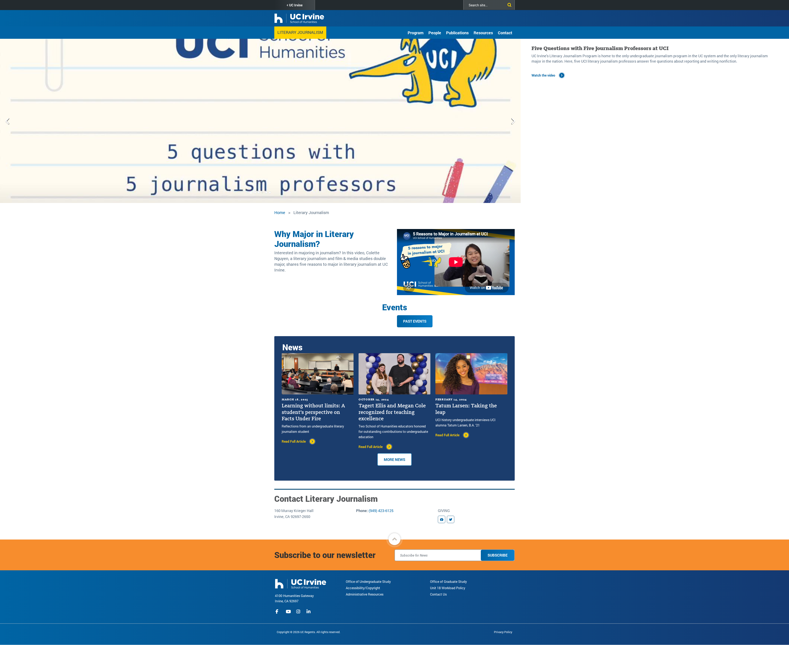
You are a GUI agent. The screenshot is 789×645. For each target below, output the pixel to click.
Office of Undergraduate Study (368, 581)
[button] (394, 539)
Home (279, 212)
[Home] (300, 583)
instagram (298, 611)
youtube (288, 611)
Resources (483, 32)
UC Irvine (295, 5)
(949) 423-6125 (381, 510)
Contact (505, 32)
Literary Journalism (300, 32)
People (434, 32)
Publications (457, 32)
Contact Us (438, 594)
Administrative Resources (364, 594)
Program (415, 32)
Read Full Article (294, 441)
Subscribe (498, 555)
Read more (540, 70)
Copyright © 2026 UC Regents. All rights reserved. (308, 632)
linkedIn (309, 611)
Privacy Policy (503, 632)
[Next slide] (513, 120)
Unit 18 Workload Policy (447, 588)
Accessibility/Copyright (363, 588)
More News (394, 459)
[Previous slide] (7, 120)
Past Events (414, 321)
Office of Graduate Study (448, 581)
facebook (278, 611)
